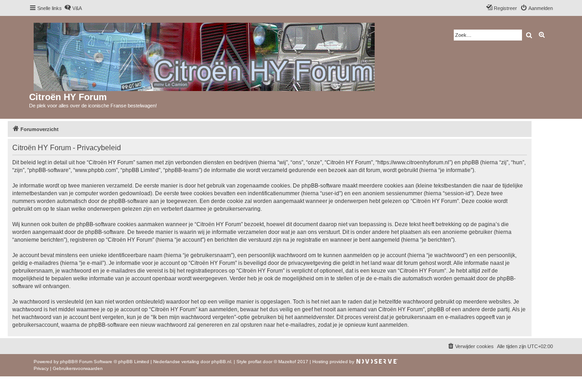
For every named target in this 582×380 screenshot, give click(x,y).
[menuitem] (73, 8)
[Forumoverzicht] (205, 55)
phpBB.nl (221, 361)
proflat (254, 361)
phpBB (67, 361)
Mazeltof (287, 361)
